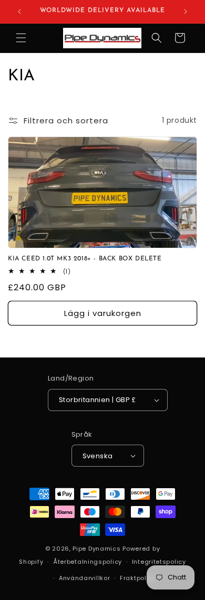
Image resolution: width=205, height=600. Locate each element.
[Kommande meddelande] (185, 11)
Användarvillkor (84, 578)
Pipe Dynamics (96, 548)
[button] (21, 37)
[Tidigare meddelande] (19, 11)
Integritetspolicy (159, 561)
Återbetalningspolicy (87, 561)
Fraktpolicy (138, 578)
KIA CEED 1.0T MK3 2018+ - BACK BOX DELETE (85, 259)
